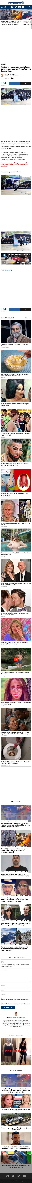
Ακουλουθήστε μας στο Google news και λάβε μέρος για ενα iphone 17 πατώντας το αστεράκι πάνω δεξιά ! (14, 164)
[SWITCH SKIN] (5, 7)
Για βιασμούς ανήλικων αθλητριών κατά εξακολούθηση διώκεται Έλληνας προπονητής (15, 875)
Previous (1, 19)
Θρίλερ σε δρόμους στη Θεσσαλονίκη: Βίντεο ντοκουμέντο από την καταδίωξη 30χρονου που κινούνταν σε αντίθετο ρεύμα (15, 825)
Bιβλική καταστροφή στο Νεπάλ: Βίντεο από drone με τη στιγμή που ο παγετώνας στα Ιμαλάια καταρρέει (14, 948)
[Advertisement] (16, 45)
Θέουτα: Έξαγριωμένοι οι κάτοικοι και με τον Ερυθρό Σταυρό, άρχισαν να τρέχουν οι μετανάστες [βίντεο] (11, 23)
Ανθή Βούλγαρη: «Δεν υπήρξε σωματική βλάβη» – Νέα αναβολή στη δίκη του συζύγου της (16, 924)
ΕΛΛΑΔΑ (25, 821)
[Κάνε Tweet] (25, 83)
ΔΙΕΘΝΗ (26, 846)
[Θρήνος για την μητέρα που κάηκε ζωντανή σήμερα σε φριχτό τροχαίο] (16, 1119)
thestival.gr (8, 270)
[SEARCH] (30, 7)
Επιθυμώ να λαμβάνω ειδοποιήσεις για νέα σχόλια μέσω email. (15, 999)
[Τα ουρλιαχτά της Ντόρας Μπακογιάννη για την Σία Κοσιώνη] (16, 1101)
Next (31, 19)
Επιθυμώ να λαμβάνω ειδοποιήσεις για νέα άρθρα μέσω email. (15, 1003)
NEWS (20, 821)
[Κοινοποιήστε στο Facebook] (14, 83)
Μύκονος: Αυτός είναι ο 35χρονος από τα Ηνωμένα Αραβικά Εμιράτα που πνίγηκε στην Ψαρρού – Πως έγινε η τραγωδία (14, 899)
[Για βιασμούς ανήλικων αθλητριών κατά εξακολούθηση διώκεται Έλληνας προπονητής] (16, 864)
